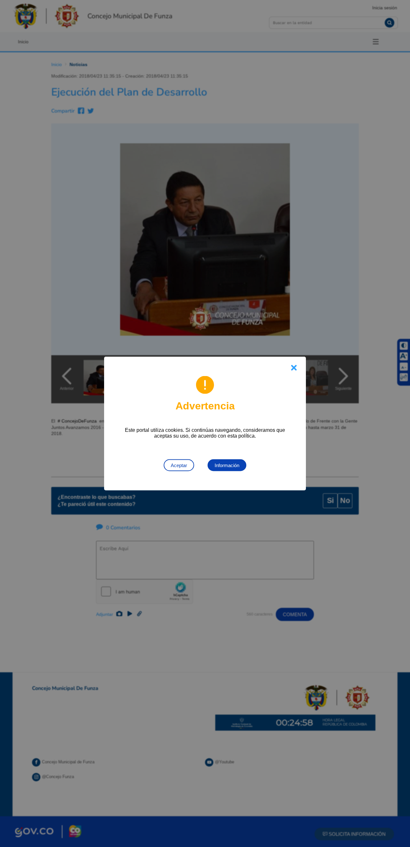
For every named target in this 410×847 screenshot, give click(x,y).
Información (227, 465)
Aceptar (179, 465)
